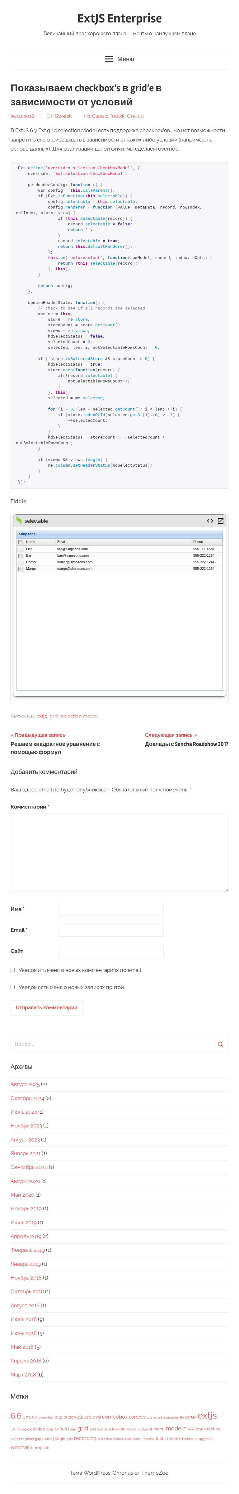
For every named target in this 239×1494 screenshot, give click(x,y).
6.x (34, 1417)
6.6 (30, 716)
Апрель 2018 (26, 1360)
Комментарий (30, 807)
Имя (18, 909)
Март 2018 (23, 1375)
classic (84, 1417)
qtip (70, 1439)
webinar (20, 1447)
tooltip (162, 1438)
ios (128, 1429)
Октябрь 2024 (27, 1098)
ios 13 (136, 1429)
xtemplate (39, 1447)
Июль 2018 (24, 1319)
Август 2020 (25, 1181)
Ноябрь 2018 (26, 1278)
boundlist (46, 1417)
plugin (59, 1438)
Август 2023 (25, 1139)
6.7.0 (27, 1417)
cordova (137, 1417)
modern (176, 1428)
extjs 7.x (52, 1429)
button (69, 1417)
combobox (115, 1417)
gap (73, 1429)
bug (58, 1417)
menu (159, 1429)
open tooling (208, 1429)
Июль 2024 (24, 1112)
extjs (41, 716)
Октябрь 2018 (27, 1291)
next (191, 1429)
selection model (79, 716)
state (128, 1439)
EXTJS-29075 (21, 1429)
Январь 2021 (25, 1153)
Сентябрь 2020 (29, 1167)
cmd (96, 1417)
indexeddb (116, 1429)
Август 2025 (25, 1084)
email (158, 1417)
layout (147, 1429)
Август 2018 (25, 1305)
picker (47, 1439)
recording (85, 1438)
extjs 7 (39, 1429)
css (150, 1417)
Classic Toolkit (108, 116)
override (17, 1439)
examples (171, 1417)
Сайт (17, 951)
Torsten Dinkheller (183, 1439)
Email (19, 930)
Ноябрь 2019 (26, 1208)
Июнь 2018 (24, 1333)
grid (54, 716)
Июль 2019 (24, 1222)
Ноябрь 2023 (26, 1125)
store (137, 1439)
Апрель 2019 (26, 1236)
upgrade (206, 1439)
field (64, 1428)
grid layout (98, 1429)
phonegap (33, 1439)
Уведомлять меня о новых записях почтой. (72, 987)
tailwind (149, 1439)
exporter (188, 1417)
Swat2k (63, 116)
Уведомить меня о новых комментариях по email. (80, 970)
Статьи (135, 116)
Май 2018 (22, 1347)
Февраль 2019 (28, 1250)
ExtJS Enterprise (119, 18)
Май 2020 (22, 1195)
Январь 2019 (26, 1264)
